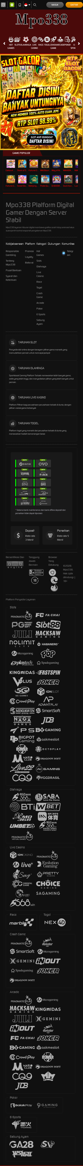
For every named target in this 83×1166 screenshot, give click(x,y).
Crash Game (53, 46)
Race (40, 44)
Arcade (60, 44)
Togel (47, 44)
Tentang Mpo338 (10, 262)
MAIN (11, 163)
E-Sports (74, 46)
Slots (17, 44)
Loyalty (29, 257)
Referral (29, 262)
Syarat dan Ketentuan (11, 278)
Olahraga (25, 44)
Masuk (55, 4)
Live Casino (34, 46)
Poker (67, 44)
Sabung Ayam (40, 322)
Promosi (29, 251)
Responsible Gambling (12, 253)
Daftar (74, 4)
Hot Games (11, 46)
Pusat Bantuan (13, 270)
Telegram (70, 253)
